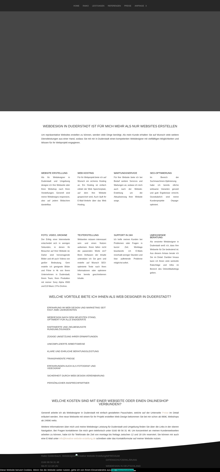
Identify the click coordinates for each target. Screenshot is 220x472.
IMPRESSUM (113, 456)
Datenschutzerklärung (125, 470)
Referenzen (114, 6)
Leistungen (98, 6)
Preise (127, 6)
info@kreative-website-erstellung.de (77, 438)
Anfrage (139, 6)
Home (76, 6)
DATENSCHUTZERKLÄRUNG (121, 460)
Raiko (86, 6)
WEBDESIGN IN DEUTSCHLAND (123, 466)
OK (113, 470)
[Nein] (135, 470)
